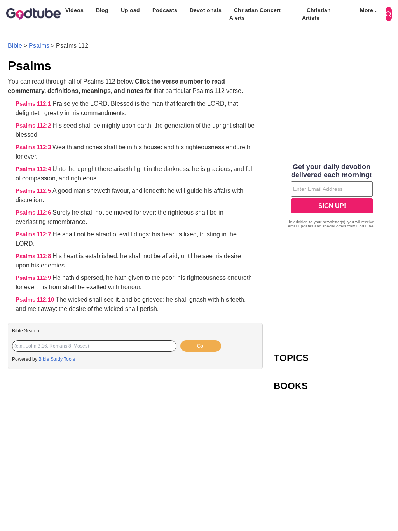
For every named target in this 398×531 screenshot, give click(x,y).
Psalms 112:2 (34, 125)
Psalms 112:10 (36, 300)
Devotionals (206, 10)
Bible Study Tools (56, 359)
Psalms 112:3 (34, 147)
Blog (102, 10)
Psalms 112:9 (34, 278)
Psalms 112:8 (34, 256)
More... (369, 10)
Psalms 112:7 (34, 234)
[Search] (389, 14)
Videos (74, 10)
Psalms (39, 45)
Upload (130, 10)
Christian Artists (316, 14)
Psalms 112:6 (34, 213)
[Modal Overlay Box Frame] (332, 197)
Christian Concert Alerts (255, 14)
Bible (15, 45)
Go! (200, 346)
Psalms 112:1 (34, 104)
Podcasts (164, 10)
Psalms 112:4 (34, 169)
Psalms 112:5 (34, 191)
